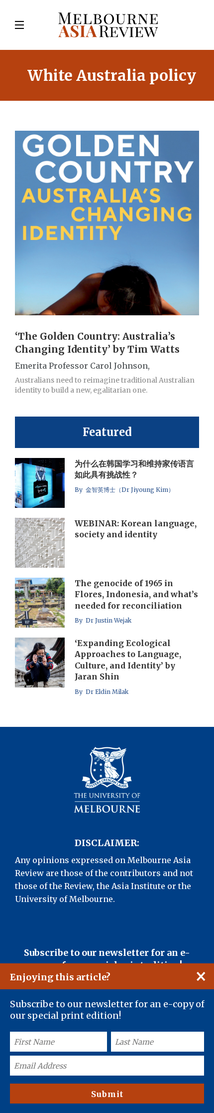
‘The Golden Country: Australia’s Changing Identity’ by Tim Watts (97, 342)
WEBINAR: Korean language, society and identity (136, 528)
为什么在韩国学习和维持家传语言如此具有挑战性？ (134, 468)
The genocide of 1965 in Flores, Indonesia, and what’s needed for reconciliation (136, 594)
